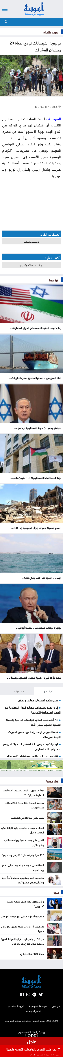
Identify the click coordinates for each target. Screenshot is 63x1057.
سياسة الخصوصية (38, 1006)
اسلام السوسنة (33, 1011)
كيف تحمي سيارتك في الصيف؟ (27, 817)
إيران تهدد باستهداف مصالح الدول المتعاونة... (35, 327)
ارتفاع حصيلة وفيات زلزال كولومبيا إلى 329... (36, 527)
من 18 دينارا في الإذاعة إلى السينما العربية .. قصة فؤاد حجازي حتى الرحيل (22, 941)
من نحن (56, 1006)
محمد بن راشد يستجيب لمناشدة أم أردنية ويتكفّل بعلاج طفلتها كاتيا (23, 879)
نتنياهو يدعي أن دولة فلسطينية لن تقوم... (37, 427)
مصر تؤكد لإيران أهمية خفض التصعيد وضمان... (34, 677)
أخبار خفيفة (52, 780)
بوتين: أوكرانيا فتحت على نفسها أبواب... (38, 627)
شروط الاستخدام (16, 1006)
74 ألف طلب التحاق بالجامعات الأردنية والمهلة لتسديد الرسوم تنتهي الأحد (33, 722)
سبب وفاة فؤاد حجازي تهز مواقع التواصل (22, 916)
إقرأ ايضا (54, 279)
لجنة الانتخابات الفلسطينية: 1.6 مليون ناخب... (35, 477)
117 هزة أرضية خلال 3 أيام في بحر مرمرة (23, 854)
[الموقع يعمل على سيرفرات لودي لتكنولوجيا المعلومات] (31, 1035)
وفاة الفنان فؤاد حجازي (32, 953)
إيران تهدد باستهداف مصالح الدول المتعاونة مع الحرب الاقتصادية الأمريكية (33, 709)
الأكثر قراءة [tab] (19, 691)
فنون (56, 892)
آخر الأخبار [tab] (48, 691)
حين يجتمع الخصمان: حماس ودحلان (38, 699)
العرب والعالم (51, 31)
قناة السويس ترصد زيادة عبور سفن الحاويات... (35, 377)
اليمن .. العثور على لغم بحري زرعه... (41, 577)
